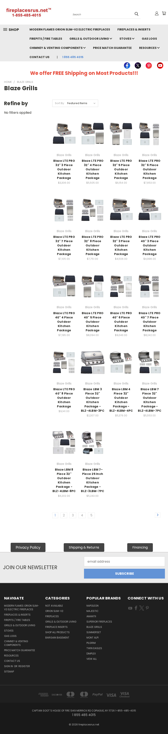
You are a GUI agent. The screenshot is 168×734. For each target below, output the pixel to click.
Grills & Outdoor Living (89, 39)
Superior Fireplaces (99, 621)
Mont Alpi (92, 637)
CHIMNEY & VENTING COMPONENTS (56, 48)
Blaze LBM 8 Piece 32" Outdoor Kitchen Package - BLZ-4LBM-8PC (64, 480)
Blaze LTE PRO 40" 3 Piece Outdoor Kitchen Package (149, 245)
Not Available (54, 605)
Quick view (64, 121)
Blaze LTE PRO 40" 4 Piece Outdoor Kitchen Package (64, 321)
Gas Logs (149, 39)
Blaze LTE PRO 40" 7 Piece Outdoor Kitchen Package (149, 321)
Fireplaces (52, 616)
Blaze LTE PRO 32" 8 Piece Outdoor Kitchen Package (92, 245)
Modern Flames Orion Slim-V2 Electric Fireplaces (70, 29)
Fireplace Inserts (56, 627)
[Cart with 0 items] (164, 13)
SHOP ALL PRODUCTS (57, 632)
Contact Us (39, 57)
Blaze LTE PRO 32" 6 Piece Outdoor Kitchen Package (149, 169)
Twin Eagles (94, 648)
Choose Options (64, 143)
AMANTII (91, 616)
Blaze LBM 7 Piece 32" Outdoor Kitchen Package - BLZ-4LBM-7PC (149, 400)
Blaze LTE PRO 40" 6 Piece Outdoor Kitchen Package (121, 321)
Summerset (93, 632)
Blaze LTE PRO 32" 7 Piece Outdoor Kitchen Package (64, 245)
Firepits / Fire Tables (46, 39)
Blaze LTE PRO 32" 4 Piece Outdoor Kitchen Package (92, 169)
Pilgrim (91, 643)
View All (91, 659)
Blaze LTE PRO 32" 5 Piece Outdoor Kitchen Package (121, 169)
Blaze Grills (94, 627)
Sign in (9, 666)
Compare (64, 130)
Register (24, 666)
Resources (148, 48)
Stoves (125, 39)
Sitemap (9, 671)
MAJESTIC (92, 611)
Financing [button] (140, 547)
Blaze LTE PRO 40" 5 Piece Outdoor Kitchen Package (92, 321)
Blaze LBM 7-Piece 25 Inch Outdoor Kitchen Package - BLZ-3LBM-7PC (92, 480)
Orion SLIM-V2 (54, 611)
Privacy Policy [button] (28, 547)
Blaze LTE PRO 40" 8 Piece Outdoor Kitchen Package (64, 397)
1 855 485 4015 (72, 57)
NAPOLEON (92, 605)
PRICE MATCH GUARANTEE (112, 48)
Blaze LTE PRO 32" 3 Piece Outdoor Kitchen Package (64, 169)
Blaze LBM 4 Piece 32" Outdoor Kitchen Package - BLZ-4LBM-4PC (121, 400)
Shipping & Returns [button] (84, 547)
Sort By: (60, 103)
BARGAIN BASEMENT (57, 637)
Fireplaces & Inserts (133, 29)
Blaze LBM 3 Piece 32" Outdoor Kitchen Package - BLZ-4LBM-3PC (92, 400)
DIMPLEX (91, 653)
